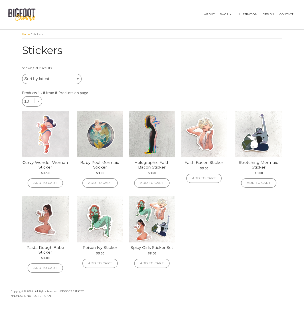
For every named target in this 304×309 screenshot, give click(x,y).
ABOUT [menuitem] (209, 14)
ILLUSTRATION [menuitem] (247, 14)
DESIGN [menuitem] (268, 14)
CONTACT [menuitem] (286, 14)
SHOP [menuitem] (224, 14)
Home (26, 34)
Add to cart (45, 183)
